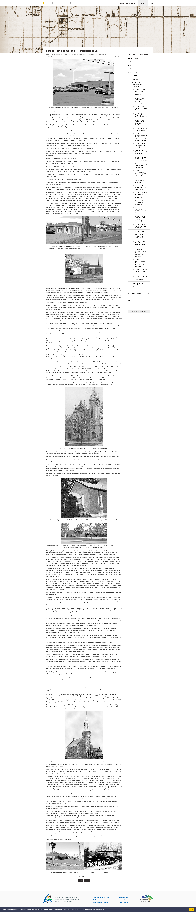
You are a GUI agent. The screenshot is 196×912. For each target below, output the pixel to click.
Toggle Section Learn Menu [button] (148, 290)
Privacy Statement (124, 897)
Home (47, 54)
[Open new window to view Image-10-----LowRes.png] (84, 268)
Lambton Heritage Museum (101, 897)
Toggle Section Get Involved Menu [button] (148, 297)
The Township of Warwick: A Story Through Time (72, 54)
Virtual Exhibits (55, 54)
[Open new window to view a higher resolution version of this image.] (84, 82)
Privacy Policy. (100, 909)
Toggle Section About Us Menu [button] (148, 304)
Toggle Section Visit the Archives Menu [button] (148, 58)
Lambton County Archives (127, 3)
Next (87, 880)
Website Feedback (124, 902)
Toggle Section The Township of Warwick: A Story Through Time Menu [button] (148, 84)
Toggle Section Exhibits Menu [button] (148, 65)
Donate (143, 3)
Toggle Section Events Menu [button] (148, 62)
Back (80, 880)
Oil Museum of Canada (99, 900)
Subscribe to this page (140, 311)
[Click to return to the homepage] (56, 3)
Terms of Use (123, 900)
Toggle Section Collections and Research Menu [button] (148, 293)
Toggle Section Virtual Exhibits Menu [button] (148, 76)
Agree (191, 909)
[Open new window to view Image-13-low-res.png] (64, 576)
